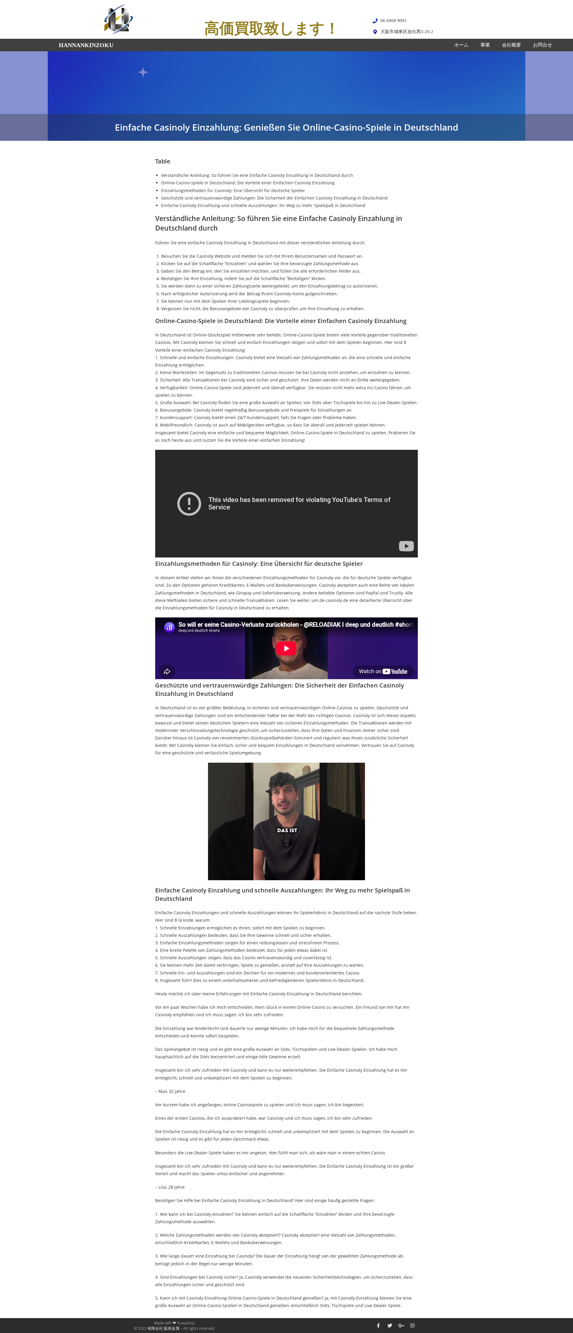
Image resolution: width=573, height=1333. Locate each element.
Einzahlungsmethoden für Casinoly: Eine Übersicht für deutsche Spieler (233, 190)
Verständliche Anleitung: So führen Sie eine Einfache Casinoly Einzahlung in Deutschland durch (257, 175)
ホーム (461, 44)
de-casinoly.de (333, 600)
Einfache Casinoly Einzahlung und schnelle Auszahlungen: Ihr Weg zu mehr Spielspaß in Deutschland (263, 205)
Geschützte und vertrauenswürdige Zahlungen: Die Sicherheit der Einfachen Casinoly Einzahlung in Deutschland (274, 198)
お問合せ (542, 44)
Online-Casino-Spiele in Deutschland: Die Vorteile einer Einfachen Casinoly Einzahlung (248, 183)
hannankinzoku (86, 45)
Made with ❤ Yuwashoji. (174, 1323)
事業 (485, 44)
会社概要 (511, 44)
